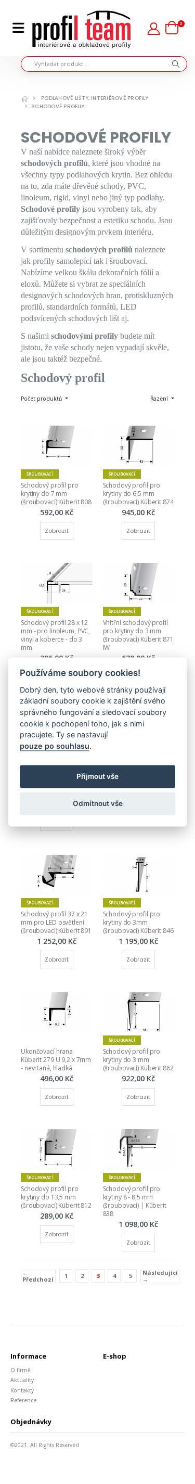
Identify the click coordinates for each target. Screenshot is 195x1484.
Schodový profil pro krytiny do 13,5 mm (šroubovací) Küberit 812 (56, 1197)
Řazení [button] (160, 398)
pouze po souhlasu (54, 745)
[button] (175, 28)
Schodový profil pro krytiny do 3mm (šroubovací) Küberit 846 (138, 922)
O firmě (20, 1370)
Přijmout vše (97, 776)
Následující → (160, 1276)
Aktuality (22, 1380)
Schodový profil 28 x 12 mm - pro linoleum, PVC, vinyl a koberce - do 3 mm (56, 635)
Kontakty (22, 1390)
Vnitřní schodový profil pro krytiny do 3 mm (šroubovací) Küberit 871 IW (139, 635)
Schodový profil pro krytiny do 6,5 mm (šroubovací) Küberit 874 (138, 493)
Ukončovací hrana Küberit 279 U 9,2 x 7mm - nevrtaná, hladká (57, 1059)
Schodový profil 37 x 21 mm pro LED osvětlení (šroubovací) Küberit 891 (56, 922)
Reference (23, 1400)
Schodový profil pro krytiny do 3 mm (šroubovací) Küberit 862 (138, 1059)
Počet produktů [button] (42, 398)
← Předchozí (38, 1276)
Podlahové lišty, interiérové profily (94, 98)
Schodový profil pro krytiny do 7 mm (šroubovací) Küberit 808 (56, 493)
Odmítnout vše (98, 803)
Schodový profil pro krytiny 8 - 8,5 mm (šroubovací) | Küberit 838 (135, 1201)
